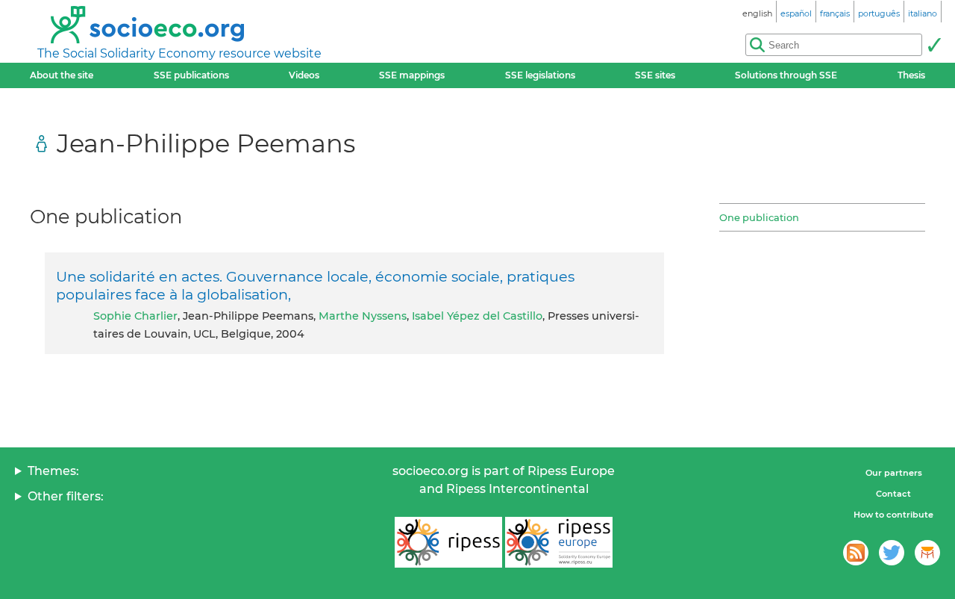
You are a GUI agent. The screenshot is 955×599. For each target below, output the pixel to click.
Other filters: (66, 496)
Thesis (911, 75)
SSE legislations (540, 75)
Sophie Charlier (135, 316)
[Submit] (934, 44)
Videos (304, 75)
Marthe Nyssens (363, 316)
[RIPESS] (448, 542)
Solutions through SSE (786, 75)
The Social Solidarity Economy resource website (179, 53)
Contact (893, 493)
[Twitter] (891, 552)
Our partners (893, 473)
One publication (759, 217)
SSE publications (191, 75)
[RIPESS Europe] (559, 542)
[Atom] (855, 552)
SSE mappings (412, 75)
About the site (61, 75)
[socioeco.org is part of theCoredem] (927, 552)
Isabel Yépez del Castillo (477, 316)
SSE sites (655, 75)
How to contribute (893, 514)
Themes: (53, 471)
